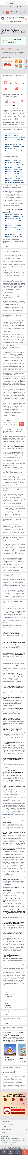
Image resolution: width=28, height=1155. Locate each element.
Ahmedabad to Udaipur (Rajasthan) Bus (15, 137)
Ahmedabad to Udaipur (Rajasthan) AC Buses (16, 164)
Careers (23, 1140)
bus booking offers (13, 562)
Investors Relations (14, 1142)
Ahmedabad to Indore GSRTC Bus (13, 236)
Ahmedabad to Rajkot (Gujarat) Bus (14, 150)
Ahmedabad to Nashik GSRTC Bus (13, 227)
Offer (6, 1138)
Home (2, 48)
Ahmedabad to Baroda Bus (11, 135)
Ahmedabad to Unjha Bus (11, 153)
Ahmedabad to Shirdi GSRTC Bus (13, 225)
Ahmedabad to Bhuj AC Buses (12, 167)
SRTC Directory (14, 1041)
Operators (14, 1140)
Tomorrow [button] (8, 9)
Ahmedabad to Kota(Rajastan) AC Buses (15, 182)
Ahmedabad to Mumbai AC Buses (13, 160)
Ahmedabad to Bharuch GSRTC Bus (14, 229)
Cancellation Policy (5, 1143)
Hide (23, 964)
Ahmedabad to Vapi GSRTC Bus (13, 218)
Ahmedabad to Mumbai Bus (12, 133)
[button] (2, 2)
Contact (13, 1138)
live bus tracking (17, 585)
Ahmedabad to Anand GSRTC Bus (13, 232)
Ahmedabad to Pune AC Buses (12, 171)
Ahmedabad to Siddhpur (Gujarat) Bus (14, 139)
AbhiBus (9, 1147)
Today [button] (4, 9)
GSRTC (6, 191)
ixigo (13, 1147)
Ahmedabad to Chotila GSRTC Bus (13, 223)
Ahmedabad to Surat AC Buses (12, 162)
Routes (19, 1140)
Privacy (23, 1138)
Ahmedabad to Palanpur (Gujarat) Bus (14, 146)
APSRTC (7, 1058)
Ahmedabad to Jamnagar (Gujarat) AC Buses (16, 176)
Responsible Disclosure (6, 1140)
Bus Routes (9, 48)
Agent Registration (14, 1143)
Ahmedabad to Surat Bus (11, 148)
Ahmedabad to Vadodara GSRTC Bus (14, 220)
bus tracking (5, 884)
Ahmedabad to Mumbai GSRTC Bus (13, 214)
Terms (20, 1138)
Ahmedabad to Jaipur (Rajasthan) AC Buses (16, 180)
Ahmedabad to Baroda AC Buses (13, 173)
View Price (21, 424)
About (9, 1138)
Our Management (5, 1142)
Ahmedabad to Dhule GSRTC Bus (13, 234)
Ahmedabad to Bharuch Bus (12, 142)
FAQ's (16, 1138)
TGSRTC (21, 1058)
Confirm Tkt (17, 1147)
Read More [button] (22, 53)
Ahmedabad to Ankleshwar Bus (13, 144)
